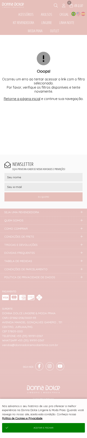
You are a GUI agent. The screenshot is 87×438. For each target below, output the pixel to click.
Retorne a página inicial (22, 99)
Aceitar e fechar (43, 427)
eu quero (43, 197)
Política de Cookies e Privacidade (22, 418)
